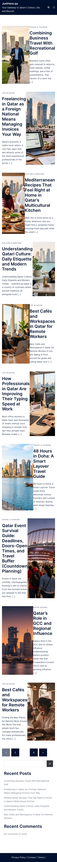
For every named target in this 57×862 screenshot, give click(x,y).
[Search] (50, 763)
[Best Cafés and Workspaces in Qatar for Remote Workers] (16, 334)
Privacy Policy (19, 857)
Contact (32, 857)
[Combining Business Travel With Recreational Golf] (16, 55)
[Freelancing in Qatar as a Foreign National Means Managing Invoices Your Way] (40, 128)
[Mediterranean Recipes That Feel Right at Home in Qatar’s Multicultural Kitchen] (13, 203)
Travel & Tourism (38, 27)
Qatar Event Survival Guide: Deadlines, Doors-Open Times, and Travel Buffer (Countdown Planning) (15, 548)
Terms (41, 857)
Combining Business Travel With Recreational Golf (42, 43)
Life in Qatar (8, 93)
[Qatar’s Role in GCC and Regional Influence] (17, 640)
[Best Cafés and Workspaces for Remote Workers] (41, 712)
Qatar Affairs (40, 607)
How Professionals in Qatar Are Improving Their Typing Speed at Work (16, 393)
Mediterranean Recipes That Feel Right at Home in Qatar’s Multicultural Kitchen (40, 195)
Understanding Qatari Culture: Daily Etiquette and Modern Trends (17, 259)
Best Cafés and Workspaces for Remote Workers (14, 700)
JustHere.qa (10, 3)
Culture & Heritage (34, 174)
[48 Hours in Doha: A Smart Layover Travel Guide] (17, 477)
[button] (48, 7)
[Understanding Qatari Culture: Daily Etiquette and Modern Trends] (44, 269)
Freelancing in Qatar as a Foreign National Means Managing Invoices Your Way (14, 116)
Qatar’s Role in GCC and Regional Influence (42, 623)
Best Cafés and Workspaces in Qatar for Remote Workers (42, 324)
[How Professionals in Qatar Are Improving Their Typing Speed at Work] (42, 403)
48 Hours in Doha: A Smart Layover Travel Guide (43, 463)
